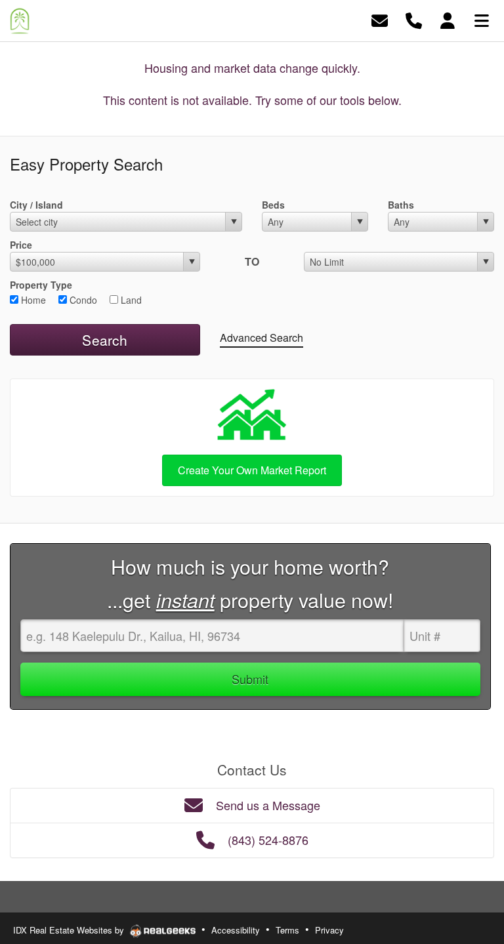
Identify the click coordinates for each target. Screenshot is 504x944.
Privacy (329, 930)
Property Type (41, 284)
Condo (82, 299)
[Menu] (481, 19)
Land (130, 299)
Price (21, 244)
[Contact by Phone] (414, 19)
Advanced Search (261, 337)
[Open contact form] (379, 19)
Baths (401, 204)
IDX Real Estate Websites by (70, 930)
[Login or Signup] (447, 19)
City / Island (36, 204)
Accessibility (235, 930)
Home (32, 299)
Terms (287, 930)
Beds (273, 204)
